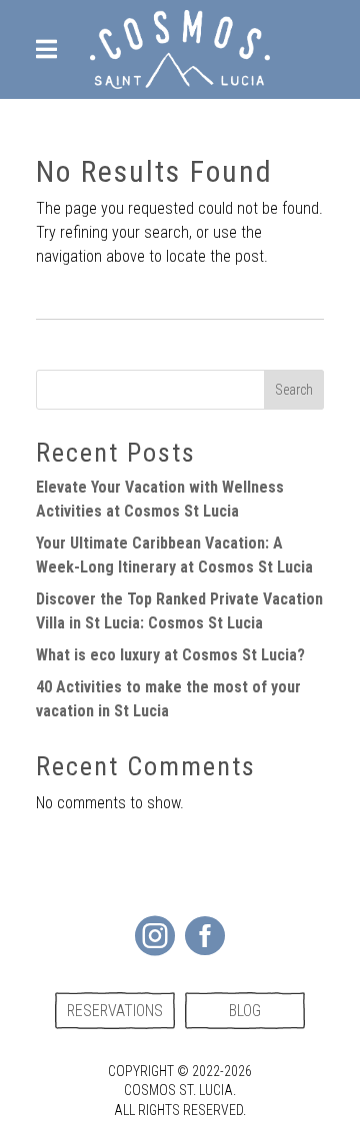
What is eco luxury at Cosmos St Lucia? (170, 654)
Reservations (115, 1010)
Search (294, 390)
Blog (245, 1010)
